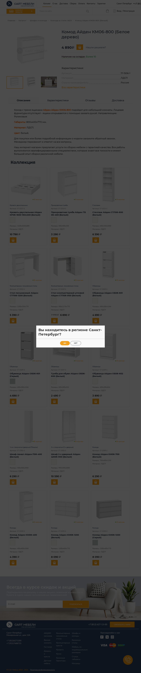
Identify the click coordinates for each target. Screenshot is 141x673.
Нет (76, 343)
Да (65, 343)
